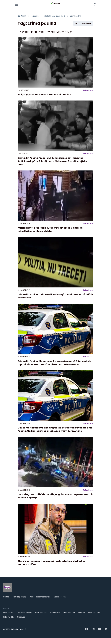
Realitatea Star (41, 613)
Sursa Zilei (21, 617)
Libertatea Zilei (69, 613)
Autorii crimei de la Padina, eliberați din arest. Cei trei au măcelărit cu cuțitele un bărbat (50, 229)
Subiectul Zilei (8, 617)
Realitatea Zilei (94, 613)
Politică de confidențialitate (40, 597)
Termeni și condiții (19, 597)
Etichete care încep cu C (54, 16)
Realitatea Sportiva (25, 613)
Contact (6, 597)
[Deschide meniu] (16, 5)
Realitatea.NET (8, 613)
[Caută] (95, 5)
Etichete (35, 16)
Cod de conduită (60, 597)
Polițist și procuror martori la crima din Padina (44, 94)
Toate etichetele (85, 23)
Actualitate (88, 90)
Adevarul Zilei (55, 613)
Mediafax (81, 613)
